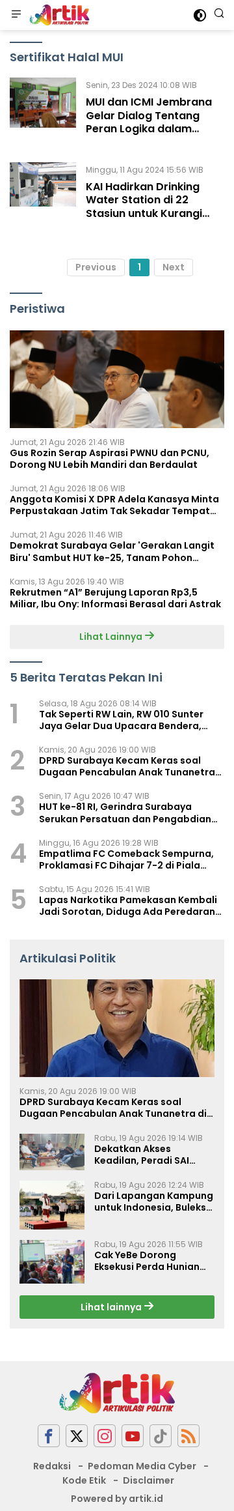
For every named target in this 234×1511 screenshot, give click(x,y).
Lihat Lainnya (111, 636)
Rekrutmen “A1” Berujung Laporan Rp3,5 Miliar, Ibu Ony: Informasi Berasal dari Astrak (115, 598)
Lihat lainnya (112, 1307)
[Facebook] (49, 1435)
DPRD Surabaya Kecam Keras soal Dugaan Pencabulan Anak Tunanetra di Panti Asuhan (127, 766)
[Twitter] (77, 1435)
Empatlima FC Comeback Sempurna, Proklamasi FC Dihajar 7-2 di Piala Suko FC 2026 (126, 859)
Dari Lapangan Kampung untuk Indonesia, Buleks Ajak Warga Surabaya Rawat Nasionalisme (153, 1201)
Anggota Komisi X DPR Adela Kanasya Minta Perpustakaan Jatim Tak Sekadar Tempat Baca (114, 505)
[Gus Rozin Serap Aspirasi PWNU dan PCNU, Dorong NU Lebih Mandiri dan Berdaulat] (117, 379)
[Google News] (161, 1435)
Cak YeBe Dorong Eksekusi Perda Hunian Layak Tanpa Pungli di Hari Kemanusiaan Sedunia (147, 1261)
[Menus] (16, 15)
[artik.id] (58, 15)
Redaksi (52, 1466)
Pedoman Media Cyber (142, 1466)
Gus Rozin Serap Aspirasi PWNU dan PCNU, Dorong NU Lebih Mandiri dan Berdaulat (109, 458)
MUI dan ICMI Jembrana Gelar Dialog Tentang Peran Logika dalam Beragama (149, 122)
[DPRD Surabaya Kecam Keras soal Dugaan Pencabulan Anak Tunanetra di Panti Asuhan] (117, 1028)
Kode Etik (84, 1480)
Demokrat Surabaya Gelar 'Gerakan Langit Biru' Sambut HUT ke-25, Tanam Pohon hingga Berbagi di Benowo (112, 551)
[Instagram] (105, 1435)
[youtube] (133, 1435)
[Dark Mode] (199, 15)
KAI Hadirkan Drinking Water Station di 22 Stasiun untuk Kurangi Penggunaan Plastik (144, 207)
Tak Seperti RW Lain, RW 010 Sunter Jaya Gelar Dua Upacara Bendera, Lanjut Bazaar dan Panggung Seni (121, 720)
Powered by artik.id (117, 1498)
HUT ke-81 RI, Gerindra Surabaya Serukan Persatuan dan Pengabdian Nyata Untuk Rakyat (125, 812)
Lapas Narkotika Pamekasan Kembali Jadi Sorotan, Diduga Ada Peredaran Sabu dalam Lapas (128, 905)
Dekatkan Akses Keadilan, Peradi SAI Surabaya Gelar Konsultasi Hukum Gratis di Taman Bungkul (153, 1154)
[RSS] (188, 1435)
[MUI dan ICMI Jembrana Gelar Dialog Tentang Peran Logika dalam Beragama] (43, 110)
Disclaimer (148, 1480)
